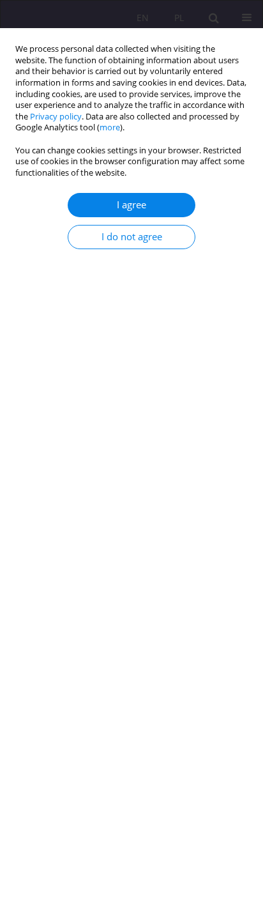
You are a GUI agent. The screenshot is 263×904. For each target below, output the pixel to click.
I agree (131, 204)
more (110, 127)
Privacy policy (56, 116)
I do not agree (131, 236)
